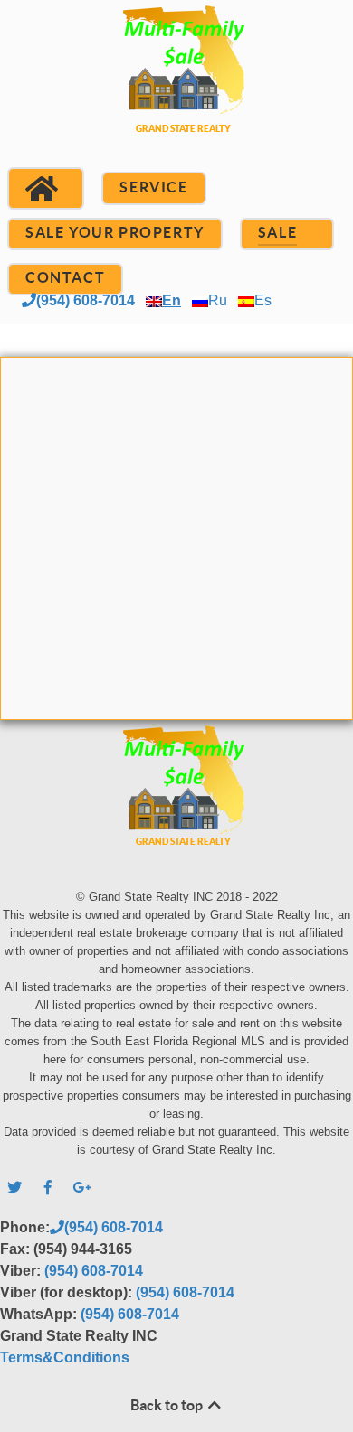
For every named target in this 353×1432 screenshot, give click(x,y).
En (171, 300)
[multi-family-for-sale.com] (176, 90)
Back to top (167, 1405)
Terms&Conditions (64, 1357)
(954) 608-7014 (85, 300)
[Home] (45, 189)
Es (263, 300)
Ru (217, 300)
